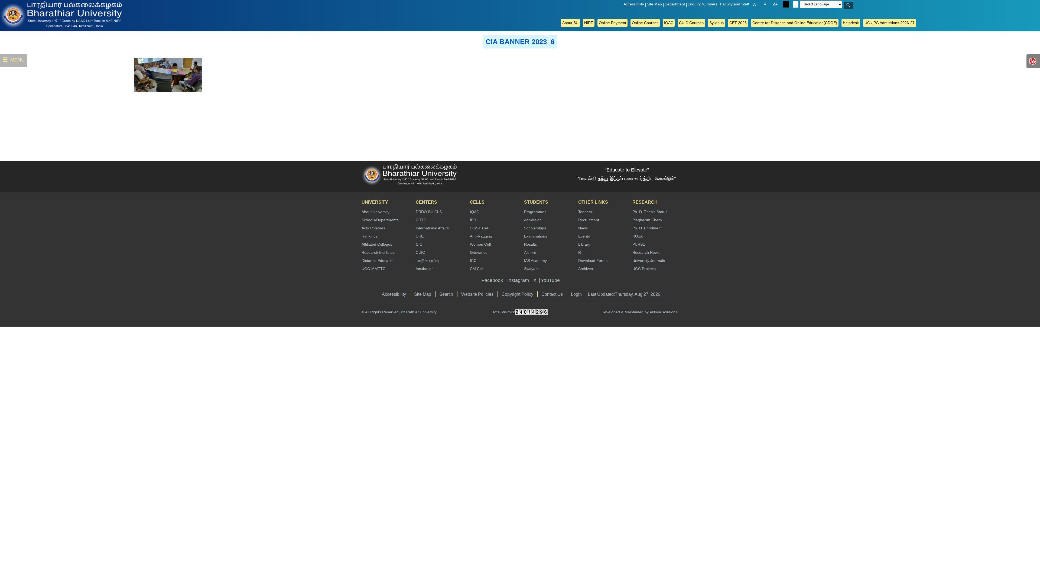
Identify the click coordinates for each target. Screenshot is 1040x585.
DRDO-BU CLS (429, 212)
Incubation (425, 268)
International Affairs (432, 228)
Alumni (530, 252)
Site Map (654, 4)
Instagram (518, 280)
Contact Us (552, 294)
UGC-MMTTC (373, 268)
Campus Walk (1033, 61)
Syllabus (716, 23)
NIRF (588, 23)
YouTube (550, 280)
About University (375, 212)
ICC (473, 260)
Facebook (492, 280)
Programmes (535, 212)
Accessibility (633, 4)
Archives (585, 268)
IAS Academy (535, 260)
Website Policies (477, 294)
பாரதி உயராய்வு (427, 260)
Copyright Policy (517, 294)
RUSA (637, 236)
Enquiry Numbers (702, 4)
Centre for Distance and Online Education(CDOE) (794, 23)
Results (530, 244)
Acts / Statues (373, 228)
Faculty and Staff (734, 4)
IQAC (668, 23)
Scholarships (535, 228)
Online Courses (645, 23)
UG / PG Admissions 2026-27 (889, 23)
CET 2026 (738, 23)
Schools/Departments (380, 220)
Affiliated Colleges (377, 244)
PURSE (638, 244)
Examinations (535, 236)
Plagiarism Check (647, 220)
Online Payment (612, 23)
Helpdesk (851, 23)
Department (675, 4)
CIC (419, 244)
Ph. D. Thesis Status (649, 212)
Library (584, 244)
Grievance (478, 252)
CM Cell (476, 268)
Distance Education (378, 260)
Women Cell (480, 244)
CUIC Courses (691, 23)
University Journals (648, 260)
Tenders (585, 212)
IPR (473, 220)
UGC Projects (644, 268)
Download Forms (592, 260)
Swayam (531, 268)
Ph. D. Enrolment (647, 228)
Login (576, 294)
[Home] (21, 14)
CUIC (420, 252)
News (583, 228)
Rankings (370, 236)
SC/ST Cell (479, 228)
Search (446, 294)
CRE (420, 236)
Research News (645, 252)
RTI (581, 252)
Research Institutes (378, 252)
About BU (570, 23)
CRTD (421, 220)
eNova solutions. (664, 312)
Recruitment (588, 220)
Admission (533, 220)
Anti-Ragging (481, 236)
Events (584, 236)
